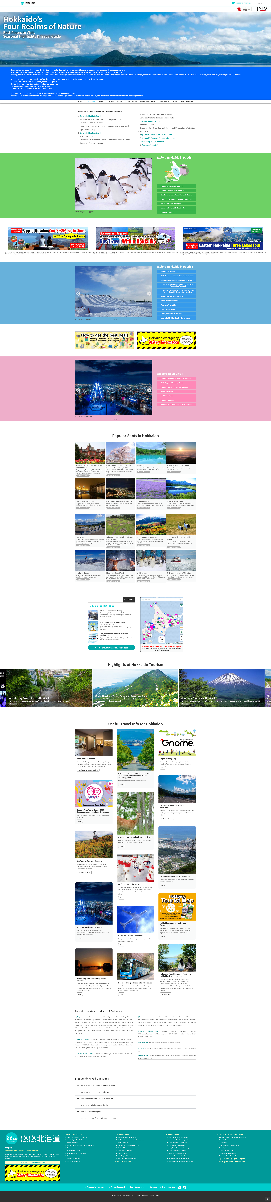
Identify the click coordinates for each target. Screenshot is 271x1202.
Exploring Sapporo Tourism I (151, 121)
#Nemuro (164, 1031)
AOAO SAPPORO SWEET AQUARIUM (112, 622)
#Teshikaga (192, 1031)
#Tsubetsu (173, 1031)
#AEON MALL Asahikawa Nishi (97, 1056)
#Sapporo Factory (99, 1039)
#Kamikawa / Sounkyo (103, 1054)
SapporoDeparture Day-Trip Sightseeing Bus (181, 1055)
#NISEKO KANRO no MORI (100, 1031)
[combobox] (105, 600)
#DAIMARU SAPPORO (121, 1020)
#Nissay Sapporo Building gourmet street (95, 1048)
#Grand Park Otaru (127, 1028)
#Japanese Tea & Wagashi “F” (99, 1028)
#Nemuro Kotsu (182, 1049)
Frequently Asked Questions (152, 141)
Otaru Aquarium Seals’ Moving (111, 611)
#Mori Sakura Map (160, 1022)
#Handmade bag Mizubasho (92, 1020)
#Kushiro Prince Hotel (188, 1034)
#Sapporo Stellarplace (82, 1022)
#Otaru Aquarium (108, 1017)
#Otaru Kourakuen (114, 1028)
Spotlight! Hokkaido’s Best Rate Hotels (157, 134)
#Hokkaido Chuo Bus (151, 1049)
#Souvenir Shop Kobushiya (124, 1017)
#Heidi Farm (85, 1028)
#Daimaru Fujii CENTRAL (116, 1045)
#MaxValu (164, 1043)
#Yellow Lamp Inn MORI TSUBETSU (166, 1034)
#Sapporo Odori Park (114, 1025)
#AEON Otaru (96, 1022)
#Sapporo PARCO (108, 1020)
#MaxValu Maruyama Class (111, 1022)
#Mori (194, 1017)
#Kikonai (167, 1017)
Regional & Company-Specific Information (158, 138)
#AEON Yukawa (183, 1020)
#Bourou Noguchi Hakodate (155, 1025)
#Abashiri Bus (171, 1049)
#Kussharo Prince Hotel (145, 1037)
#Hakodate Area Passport (177, 1022)
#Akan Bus (162, 1049)
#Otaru (99, 1017)
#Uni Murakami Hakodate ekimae (166, 1020)
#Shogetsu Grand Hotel (83, 1031)
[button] (78, 186)
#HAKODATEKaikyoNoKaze (173, 1025)
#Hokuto (160, 1017)
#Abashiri (183, 1031)
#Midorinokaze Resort (118, 1031)
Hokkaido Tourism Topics (101, 605)
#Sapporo (91, 1017)
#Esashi (174, 1017)
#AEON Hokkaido (104, 1042)
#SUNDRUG (78, 1020)
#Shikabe (181, 1017)
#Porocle (78, 1028)
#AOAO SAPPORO (127, 1025)
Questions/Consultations (151, 145)
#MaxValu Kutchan (127, 1022)
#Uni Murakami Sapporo (98, 1025)
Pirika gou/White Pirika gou (146, 1058)
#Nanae (188, 1017)
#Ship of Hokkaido (174, 1043)
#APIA (131, 1020)
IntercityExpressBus (157, 1055)
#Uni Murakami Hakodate (146, 1020)
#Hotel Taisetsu (119, 1054)
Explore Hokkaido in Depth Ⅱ (91, 133)
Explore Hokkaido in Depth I (91, 116)
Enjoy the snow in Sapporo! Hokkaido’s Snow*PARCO (114, 635)
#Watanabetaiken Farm (145, 1034)
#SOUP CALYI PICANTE (82, 1025)
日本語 (7, 1150)
